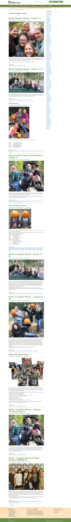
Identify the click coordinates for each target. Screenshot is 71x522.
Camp (21, 6)
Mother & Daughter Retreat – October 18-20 (25, 255)
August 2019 (48, 74)
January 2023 (48, 25)
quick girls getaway (17, 201)
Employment (49, 6)
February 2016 (48, 118)
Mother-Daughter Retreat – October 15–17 (26, 69)
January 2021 (48, 53)
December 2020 (48, 54)
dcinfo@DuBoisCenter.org (36, 288)
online (31, 196)
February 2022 (48, 37)
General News (14, 149)
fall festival (30, 150)
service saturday (22, 249)
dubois (18, 501)
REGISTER (61, 1)
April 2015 (48, 128)
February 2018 (48, 95)
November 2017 (48, 99)
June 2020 (48, 61)
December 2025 (48, 13)
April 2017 (48, 106)
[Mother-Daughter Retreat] (26, 372)
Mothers (36, 350)
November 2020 (48, 55)
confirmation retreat (18, 150)
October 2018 (48, 86)
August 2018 (48, 88)
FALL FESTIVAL (15, 239)
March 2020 (48, 65)
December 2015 (48, 121)
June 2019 (48, 76)
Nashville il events (36, 248)
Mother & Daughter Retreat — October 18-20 (26, 297)
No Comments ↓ (27, 20)
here (30, 61)
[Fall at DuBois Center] (26, 219)
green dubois (22, 248)
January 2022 (48, 38)
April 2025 (48, 17)
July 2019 (48, 75)
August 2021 (48, 44)
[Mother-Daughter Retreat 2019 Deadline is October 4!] (26, 176)
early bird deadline (28, 501)
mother (27, 293)
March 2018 (48, 94)
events (41, 247)
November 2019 (48, 70)
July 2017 (48, 103)
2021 (13, 99)
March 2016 (48, 117)
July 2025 (48, 15)
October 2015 (48, 123)
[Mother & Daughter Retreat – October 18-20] (26, 269)
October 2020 (48, 57)
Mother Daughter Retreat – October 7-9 (25, 18)
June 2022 (48, 32)
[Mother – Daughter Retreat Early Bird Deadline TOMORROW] (26, 476)
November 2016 (48, 111)
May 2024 (47, 18)
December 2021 (48, 40)
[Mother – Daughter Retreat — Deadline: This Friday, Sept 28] (26, 430)
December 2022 (48, 26)
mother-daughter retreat (21, 65)
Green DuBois (26, 6)
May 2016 (47, 116)
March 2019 (48, 80)
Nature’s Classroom (19, 143)
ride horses (17, 249)
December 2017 (48, 98)
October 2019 (48, 71)
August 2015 (48, 126)
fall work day (17, 248)
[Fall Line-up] (26, 123)
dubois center (15, 65)
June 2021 (48, 47)
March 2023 (48, 23)
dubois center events (16, 247)
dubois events (31, 247)
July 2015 (48, 127)
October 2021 (48, 42)
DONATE (36, 1)
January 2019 (48, 82)
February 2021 (48, 52)
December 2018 (48, 83)
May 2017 (47, 105)
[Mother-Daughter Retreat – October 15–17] (26, 82)
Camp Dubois (15, 501)
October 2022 (48, 27)
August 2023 (48, 20)
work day (36, 249)
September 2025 (49, 14)
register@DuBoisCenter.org (15, 197)
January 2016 (48, 120)
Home (10, 9)
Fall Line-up (13, 103)
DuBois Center (12, 520)
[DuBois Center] (14, 2)
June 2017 (48, 104)
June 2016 (48, 115)
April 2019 (48, 78)
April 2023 (48, 21)
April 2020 (48, 64)
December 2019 (48, 69)
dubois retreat (22, 501)
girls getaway (39, 501)
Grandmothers (23, 350)
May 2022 (47, 34)
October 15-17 (30, 99)
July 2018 (48, 89)
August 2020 (48, 59)
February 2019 (48, 81)
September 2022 (49, 29)
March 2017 (48, 107)
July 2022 (48, 31)
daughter (14, 293)
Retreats (16, 6)
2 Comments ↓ (26, 258)
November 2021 (48, 41)
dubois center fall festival (24, 247)
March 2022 (48, 36)
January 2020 (48, 67)
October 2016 (48, 112)
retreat (22, 201)
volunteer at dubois (31, 249)
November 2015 (48, 122)
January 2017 (48, 110)
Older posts (11, 505)
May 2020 (47, 63)
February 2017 (48, 109)
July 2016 (48, 114)
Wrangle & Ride (15, 242)
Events (13, 64)
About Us (11, 6)
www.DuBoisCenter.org (26, 497)
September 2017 (49, 100)
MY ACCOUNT (55, 1)
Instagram (57, 512)
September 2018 (49, 87)
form (19, 231)
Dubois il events (36, 247)
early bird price (34, 501)
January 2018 (48, 97)
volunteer (26, 249)
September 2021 (49, 43)
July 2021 (48, 46)
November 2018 (48, 84)
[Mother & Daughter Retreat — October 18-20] (26, 320)
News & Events (34, 6)
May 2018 (47, 92)
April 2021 (48, 49)
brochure (10, 231)
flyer (10, 288)
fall (27, 150)
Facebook (57, 510)
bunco (14, 150)
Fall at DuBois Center (17, 205)
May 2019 (47, 77)
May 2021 (47, 48)
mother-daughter (31, 293)
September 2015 (49, 124)
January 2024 (48, 19)
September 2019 (49, 72)
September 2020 (49, 58)
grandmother (23, 293)
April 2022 (48, 35)
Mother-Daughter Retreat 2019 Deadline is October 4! (26, 156)
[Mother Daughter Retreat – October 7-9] (26, 39)
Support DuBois (42, 6)
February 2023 (48, 24)
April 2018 (48, 93)
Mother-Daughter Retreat (17, 243)
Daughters (14, 350)
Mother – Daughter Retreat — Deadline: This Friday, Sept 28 (25, 410)
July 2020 (48, 60)
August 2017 (48, 101)
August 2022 (48, 30)
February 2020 (48, 66)
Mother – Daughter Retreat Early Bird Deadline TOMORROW (24, 459)
